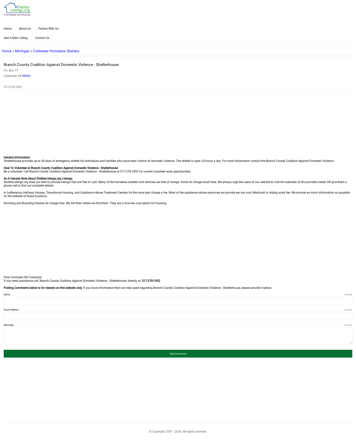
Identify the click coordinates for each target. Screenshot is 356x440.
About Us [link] (25, 28)
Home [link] (7, 28)
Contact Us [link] (42, 38)
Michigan (22, 51)
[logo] (17, 9)
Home (6, 51)
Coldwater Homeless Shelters (56, 51)
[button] (178, 354)
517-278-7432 (13, 87)
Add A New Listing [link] (16, 38)
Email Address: (178, 309)
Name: (178, 294)
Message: (178, 324)
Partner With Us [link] (48, 28)
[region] (178, 125)
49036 (26, 76)
